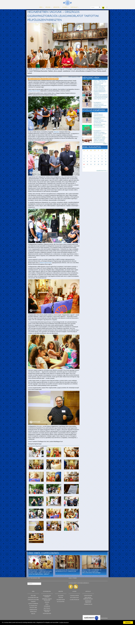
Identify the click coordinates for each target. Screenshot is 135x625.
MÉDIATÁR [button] (56, 7)
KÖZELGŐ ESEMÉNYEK (33, 603)
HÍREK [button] (41, 7)
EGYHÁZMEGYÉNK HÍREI (33, 597)
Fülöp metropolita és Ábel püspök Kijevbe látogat (101, 98)
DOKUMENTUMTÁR (61, 599)
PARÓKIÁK (47, 602)
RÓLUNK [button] (48, 7)
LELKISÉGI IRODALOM (74, 599)
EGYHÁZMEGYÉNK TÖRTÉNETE (47, 596)
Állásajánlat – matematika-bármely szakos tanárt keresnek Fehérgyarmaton (100, 133)
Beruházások (104, 618)
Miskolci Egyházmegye (46, 262)
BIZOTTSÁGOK (47, 608)
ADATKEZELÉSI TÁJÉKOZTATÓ (88, 601)
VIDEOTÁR (60, 597)
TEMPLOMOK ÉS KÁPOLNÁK (47, 611)
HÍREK (39, 578)
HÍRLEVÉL (33, 613)
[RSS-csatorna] (76, 586)
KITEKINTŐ (33, 601)
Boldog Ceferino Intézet (34, 90)
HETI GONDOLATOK (74, 597)
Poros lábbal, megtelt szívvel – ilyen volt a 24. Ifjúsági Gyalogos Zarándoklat (100, 82)
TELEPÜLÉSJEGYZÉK (47, 613)
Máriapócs (56, 132)
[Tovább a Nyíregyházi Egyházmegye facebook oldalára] (71, 586)
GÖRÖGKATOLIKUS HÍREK (33, 599)
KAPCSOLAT (88, 591)
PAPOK (46, 604)
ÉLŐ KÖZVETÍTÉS (60, 601)
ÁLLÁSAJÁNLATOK (33, 605)
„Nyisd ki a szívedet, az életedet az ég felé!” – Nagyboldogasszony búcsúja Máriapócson (99, 88)
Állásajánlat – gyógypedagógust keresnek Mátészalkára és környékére (100, 105)
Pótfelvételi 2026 (98, 125)
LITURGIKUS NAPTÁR (74, 595)
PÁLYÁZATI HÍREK (33, 607)
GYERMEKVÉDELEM (88, 604)
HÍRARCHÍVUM (33, 611)
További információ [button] (64, 622)
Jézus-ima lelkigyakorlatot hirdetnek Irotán (98, 114)
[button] (107, 7)
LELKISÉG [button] (65, 7)
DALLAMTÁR (60, 595)
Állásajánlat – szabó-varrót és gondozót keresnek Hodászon (100, 139)
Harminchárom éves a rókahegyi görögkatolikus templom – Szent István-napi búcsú (101, 94)
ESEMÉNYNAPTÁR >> (102, 171)
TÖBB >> (105, 144)
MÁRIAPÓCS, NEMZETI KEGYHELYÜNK (47, 599)
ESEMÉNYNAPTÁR (33, 609)
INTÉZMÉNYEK (47, 606)
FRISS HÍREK (33, 595)
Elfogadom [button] (128, 622)
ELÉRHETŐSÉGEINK (88, 595)
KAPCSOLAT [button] (74, 7)
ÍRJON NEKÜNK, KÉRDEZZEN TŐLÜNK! (88, 598)
